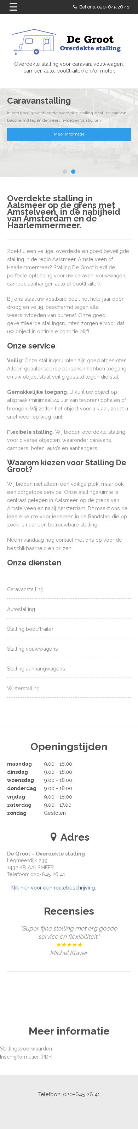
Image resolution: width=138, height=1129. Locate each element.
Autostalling (21, 609)
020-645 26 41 (113, 7)
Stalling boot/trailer (30, 629)
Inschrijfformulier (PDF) (26, 1081)
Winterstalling (23, 688)
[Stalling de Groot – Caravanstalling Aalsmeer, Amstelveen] (69, 44)
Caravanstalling (25, 589)
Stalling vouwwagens (32, 649)
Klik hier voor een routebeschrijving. (53, 888)
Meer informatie (69, 134)
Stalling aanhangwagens (36, 669)
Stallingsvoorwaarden (26, 1072)
